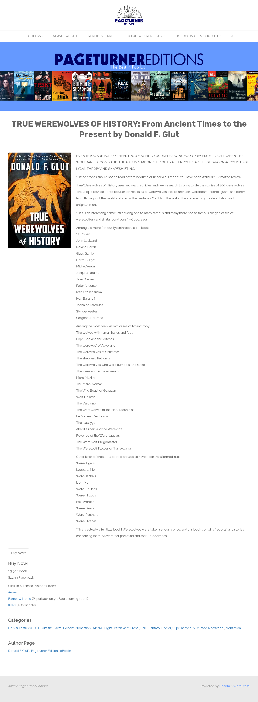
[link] (232, 36)
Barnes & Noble (19, 599)
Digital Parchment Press (121, 628)
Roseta (224, 686)
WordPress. (241, 686)
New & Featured (20, 628)
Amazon (14, 592)
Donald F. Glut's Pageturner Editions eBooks (40, 651)
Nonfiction (233, 628)
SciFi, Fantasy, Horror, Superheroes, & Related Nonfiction (182, 628)
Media (97, 628)
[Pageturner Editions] (129, 15)
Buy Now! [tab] (18, 553)
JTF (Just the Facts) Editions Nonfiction (62, 628)
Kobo (12, 605)
